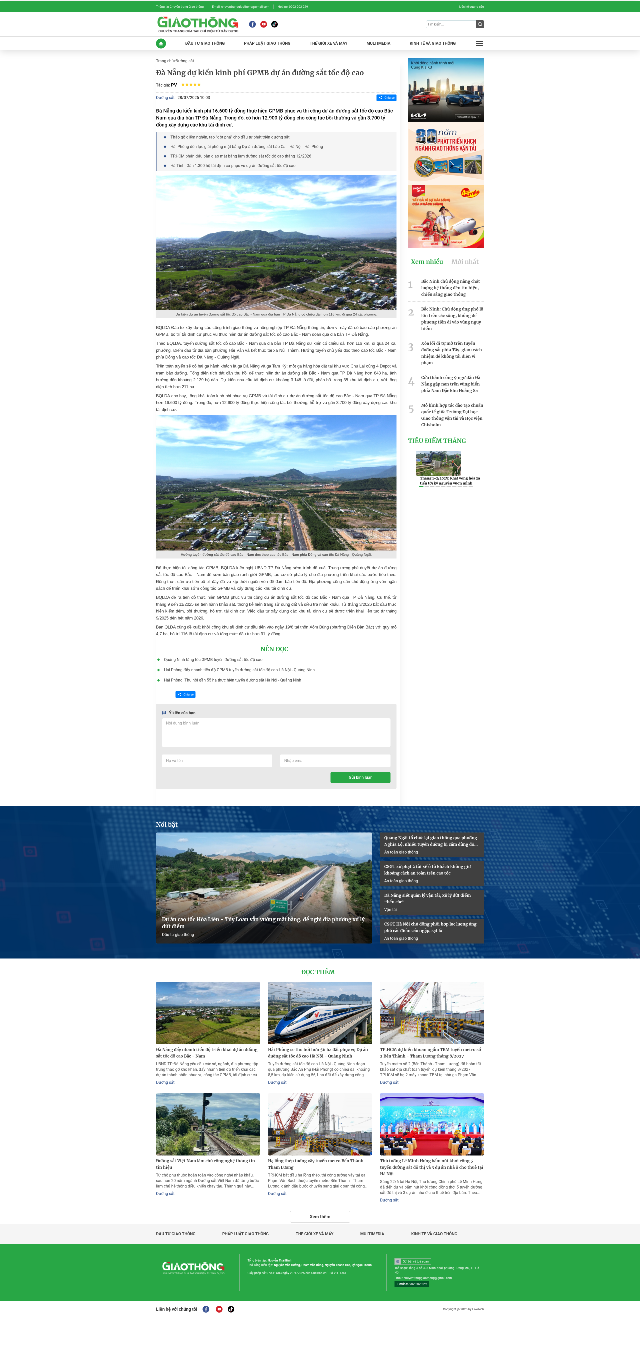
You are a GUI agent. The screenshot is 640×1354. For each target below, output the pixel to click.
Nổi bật (167, 824)
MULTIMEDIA (378, 43)
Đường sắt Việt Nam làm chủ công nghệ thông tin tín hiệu (205, 1164)
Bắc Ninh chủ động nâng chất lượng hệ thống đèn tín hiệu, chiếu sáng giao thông (450, 288)
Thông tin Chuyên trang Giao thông (180, 6)
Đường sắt (185, 60)
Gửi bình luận (360, 777)
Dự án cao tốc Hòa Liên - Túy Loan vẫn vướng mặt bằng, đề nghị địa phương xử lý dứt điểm (263, 923)
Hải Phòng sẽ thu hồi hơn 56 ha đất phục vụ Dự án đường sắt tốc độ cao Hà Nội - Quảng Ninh (318, 1052)
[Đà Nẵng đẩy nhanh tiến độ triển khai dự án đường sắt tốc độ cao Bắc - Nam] (208, 1013)
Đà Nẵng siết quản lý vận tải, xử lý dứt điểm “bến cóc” (427, 898)
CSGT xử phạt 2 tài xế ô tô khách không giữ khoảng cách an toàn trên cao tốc (427, 870)
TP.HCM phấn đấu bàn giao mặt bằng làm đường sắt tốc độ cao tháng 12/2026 (240, 156)
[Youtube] (263, 24)
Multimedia (372, 1234)
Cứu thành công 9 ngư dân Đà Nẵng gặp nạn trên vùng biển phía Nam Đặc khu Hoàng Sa (450, 384)
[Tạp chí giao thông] (198, 24)
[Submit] (480, 24)
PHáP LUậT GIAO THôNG (267, 43)
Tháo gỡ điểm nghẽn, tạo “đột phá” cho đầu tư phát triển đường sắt (230, 137)
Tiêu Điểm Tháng (437, 441)
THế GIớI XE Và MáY (329, 43)
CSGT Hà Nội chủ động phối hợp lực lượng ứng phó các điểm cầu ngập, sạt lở (430, 927)
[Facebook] (252, 24)
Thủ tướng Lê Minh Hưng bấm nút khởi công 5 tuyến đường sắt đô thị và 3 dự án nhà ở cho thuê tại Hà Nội (431, 1167)
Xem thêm (320, 1216)
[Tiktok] (274, 24)
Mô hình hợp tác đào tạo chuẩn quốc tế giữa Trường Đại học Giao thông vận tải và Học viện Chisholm (452, 415)
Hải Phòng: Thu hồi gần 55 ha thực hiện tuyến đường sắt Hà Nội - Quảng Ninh (232, 680)
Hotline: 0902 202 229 (293, 6)
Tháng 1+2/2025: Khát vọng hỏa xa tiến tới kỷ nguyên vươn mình (450, 481)
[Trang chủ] (161, 43)
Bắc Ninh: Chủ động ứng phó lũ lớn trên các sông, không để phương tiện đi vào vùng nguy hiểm (452, 318)
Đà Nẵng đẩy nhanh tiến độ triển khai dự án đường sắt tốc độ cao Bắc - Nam (207, 1052)
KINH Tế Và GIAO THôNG (433, 43)
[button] (421, 486)
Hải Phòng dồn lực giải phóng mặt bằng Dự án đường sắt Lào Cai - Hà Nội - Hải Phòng (246, 146)
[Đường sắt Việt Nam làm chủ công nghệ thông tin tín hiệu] (208, 1124)
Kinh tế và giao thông (434, 1234)
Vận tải (390, 909)
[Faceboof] (205, 1309)
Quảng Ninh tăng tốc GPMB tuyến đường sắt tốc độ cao (213, 659)
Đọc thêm (318, 972)
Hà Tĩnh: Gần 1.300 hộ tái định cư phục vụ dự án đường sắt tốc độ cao (233, 165)
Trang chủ (165, 60)
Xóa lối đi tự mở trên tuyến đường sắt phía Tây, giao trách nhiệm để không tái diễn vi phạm (451, 353)
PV (174, 85)
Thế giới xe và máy (315, 1234)
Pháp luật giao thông (245, 1234)
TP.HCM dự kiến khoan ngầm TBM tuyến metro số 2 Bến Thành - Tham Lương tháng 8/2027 (430, 1052)
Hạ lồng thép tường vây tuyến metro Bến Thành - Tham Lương (317, 1164)
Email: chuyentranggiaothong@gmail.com (241, 6)
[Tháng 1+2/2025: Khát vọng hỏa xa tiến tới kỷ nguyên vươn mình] (438, 463)
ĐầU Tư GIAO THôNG (205, 43)
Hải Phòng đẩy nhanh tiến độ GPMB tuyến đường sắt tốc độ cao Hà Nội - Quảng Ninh (239, 670)
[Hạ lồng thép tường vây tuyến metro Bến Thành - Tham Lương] (320, 1124)
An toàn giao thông (401, 852)
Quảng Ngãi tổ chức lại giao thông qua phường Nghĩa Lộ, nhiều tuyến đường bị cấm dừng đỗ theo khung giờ (430, 841)
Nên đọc (274, 649)
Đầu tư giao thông (178, 934)
